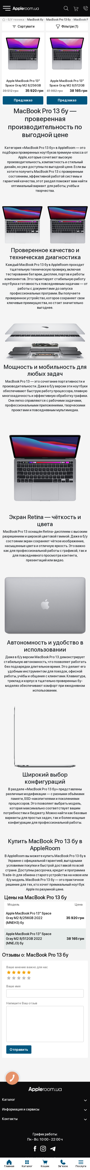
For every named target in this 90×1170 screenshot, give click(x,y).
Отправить (19, 1050)
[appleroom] (4, 19)
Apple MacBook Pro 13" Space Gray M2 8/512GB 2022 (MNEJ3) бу (67, 85)
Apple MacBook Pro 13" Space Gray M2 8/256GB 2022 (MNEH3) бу (23, 85)
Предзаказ (23, 100)
